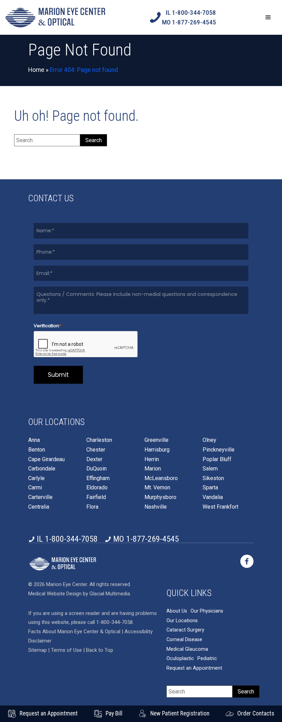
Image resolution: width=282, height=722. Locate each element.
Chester (95, 450)
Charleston (99, 440)
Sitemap (37, 650)
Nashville (155, 507)
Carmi (35, 488)
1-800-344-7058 (114, 622)
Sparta (210, 488)
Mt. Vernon (157, 488)
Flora (92, 507)
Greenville (156, 440)
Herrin (151, 459)
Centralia (38, 507)
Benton (36, 450)
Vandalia (213, 497)
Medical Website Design (55, 594)
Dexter (94, 459)
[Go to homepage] (55, 17)
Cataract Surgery (185, 630)
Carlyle (36, 478)
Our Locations (182, 621)
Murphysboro (160, 497)
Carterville (40, 497)
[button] (268, 17)
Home (36, 69)
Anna (34, 440)
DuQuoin (96, 469)
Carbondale (41, 469)
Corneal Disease (184, 640)
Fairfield (96, 497)
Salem (210, 469)
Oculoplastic (180, 658)
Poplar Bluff (217, 459)
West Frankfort (220, 507)
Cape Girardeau (46, 459)
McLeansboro (161, 478)
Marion (152, 469)
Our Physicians (207, 611)
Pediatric (207, 658)
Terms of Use (67, 650)
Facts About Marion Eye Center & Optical (74, 631)
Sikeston (213, 478)
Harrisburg (157, 450)
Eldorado (97, 488)
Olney (209, 440)
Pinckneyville (219, 450)
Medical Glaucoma (187, 649)
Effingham (98, 478)
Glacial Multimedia (109, 594)
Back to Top (99, 650)
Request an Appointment (194, 668)
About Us (176, 611)
